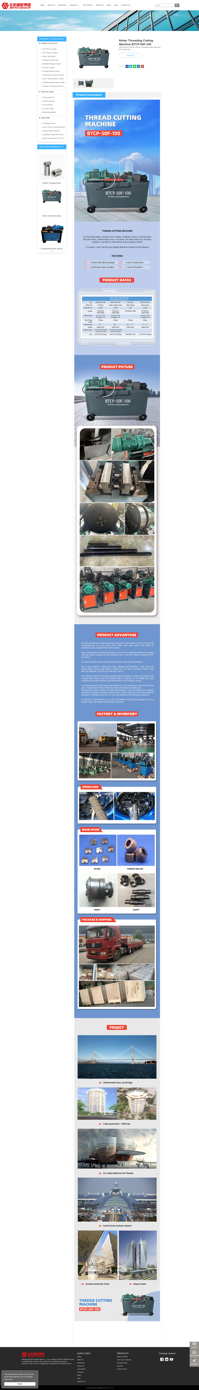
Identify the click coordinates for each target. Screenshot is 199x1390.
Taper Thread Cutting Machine (53, 127)
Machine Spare (47, 92)
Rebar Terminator (48, 56)
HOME (42, 5)
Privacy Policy (122, 1369)
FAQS (116, 5)
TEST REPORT (88, 5)
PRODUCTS (74, 5)
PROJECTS (100, 5)
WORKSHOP (62, 5)
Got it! (20, 1384)
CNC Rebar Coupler (50, 53)
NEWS (109, 5)
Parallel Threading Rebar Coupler (54, 86)
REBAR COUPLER (49, 43)
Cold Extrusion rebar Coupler (53, 75)
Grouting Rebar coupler (51, 71)
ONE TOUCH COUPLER (124, 1360)
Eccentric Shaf (47, 108)
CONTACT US (125, 5)
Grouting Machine (49, 123)
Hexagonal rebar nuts (50, 60)
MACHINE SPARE (122, 1363)
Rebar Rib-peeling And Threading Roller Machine (54, 138)
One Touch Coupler (49, 49)
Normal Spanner (48, 101)
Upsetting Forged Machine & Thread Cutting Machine (54, 134)
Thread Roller (47, 105)
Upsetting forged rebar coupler (53, 82)
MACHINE (45, 118)
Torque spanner (48, 97)
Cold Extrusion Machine (51, 131)
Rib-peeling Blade (49, 112)
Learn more (8, 1379)
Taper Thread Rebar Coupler (53, 79)
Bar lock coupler (48, 67)
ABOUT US (51, 5)
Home (66, 26)
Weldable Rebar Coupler (51, 64)
